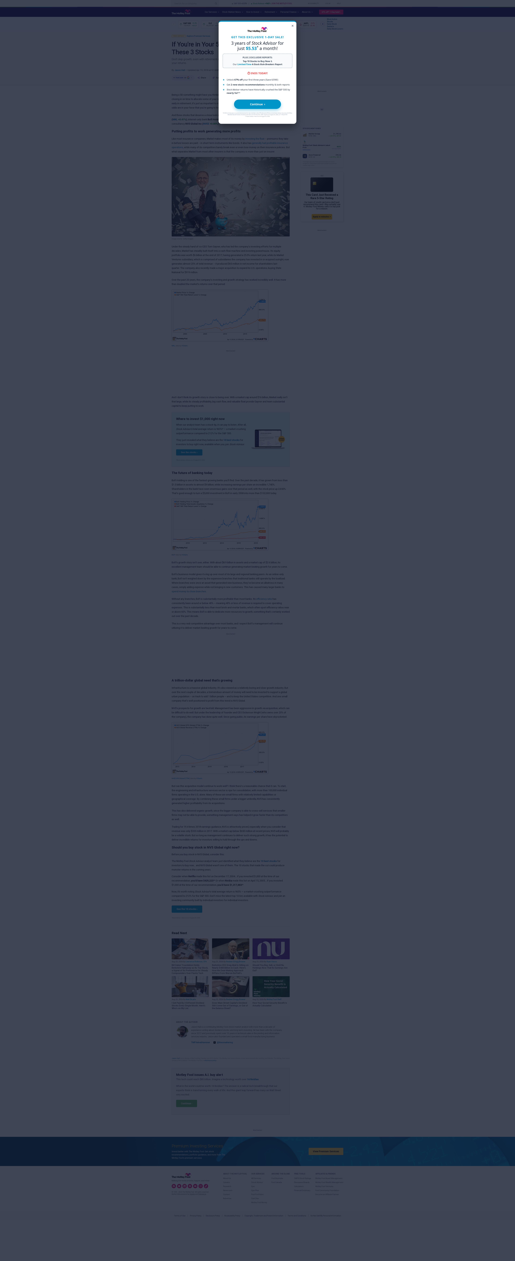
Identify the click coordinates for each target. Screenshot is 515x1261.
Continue (257, 104)
